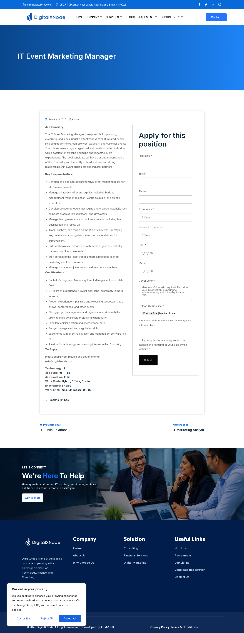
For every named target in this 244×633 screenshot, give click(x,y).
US (90, 389)
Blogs (130, 17)
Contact (216, 17)
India (67, 377)
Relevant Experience (151, 227)
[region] (46, 604)
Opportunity (170, 17)
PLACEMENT (146, 17)
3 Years (66, 385)
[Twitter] (206, 4)
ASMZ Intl (107, 627)
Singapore (75, 389)
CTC (142, 244)
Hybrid (66, 381)
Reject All (47, 618)
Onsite (86, 381)
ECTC (142, 262)
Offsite (76, 381)
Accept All (70, 618)
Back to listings (59, 399)
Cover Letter (147, 280)
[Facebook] (199, 4)
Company (92, 17)
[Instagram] (219, 4)
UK (85, 389)
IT (64, 368)
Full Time (64, 372)
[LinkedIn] (213, 4)
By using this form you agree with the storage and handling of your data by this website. (163, 344)
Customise (23, 618)
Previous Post (55, 427)
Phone (143, 191)
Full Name (145, 155)
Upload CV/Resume (151, 305)
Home (79, 17)
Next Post (188, 427)
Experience (146, 209)
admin (75, 119)
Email (143, 173)
